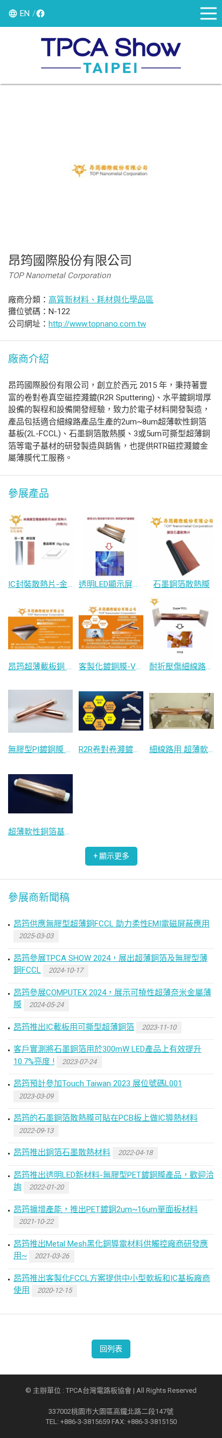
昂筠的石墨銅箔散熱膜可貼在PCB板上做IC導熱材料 (105, 1118)
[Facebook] (38, 13)
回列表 (111, 1348)
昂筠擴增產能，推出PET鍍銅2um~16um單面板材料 (105, 1209)
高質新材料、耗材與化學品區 (101, 299)
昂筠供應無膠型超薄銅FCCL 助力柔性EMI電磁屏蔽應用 (111, 924)
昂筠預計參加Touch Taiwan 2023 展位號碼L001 (97, 1083)
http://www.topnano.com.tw (97, 324)
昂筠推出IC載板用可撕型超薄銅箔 (73, 1027)
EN (25, 13)
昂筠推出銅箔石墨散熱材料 (61, 1152)
